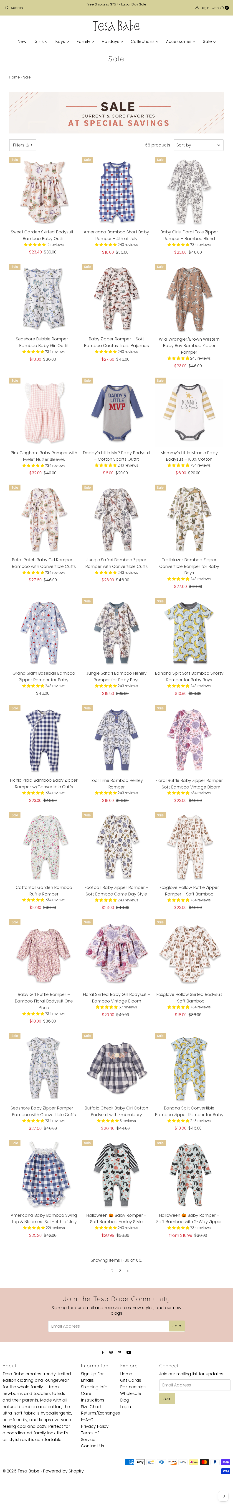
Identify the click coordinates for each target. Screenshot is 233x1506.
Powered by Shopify (63, 1471)
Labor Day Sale (133, 4)
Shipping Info (94, 1387)
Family (84, 41)
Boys (61, 41)
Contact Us (92, 1446)
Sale (208, 41)
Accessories (179, 41)
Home (14, 77)
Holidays (111, 41)
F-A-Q (87, 1419)
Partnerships (133, 1387)
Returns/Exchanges (100, 1413)
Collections (143, 41)
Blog (124, 1400)
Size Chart (91, 1406)
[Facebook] (103, 1352)
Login (125, 1406)
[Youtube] (129, 1352)
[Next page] (128, 1271)
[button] (35, 244)
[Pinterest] (119, 1352)
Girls (40, 41)
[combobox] (39, 7)
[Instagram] (111, 1352)
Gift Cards (130, 1380)
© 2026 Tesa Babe (21, 1471)
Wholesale (130, 1393)
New (22, 41)
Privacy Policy (95, 1426)
